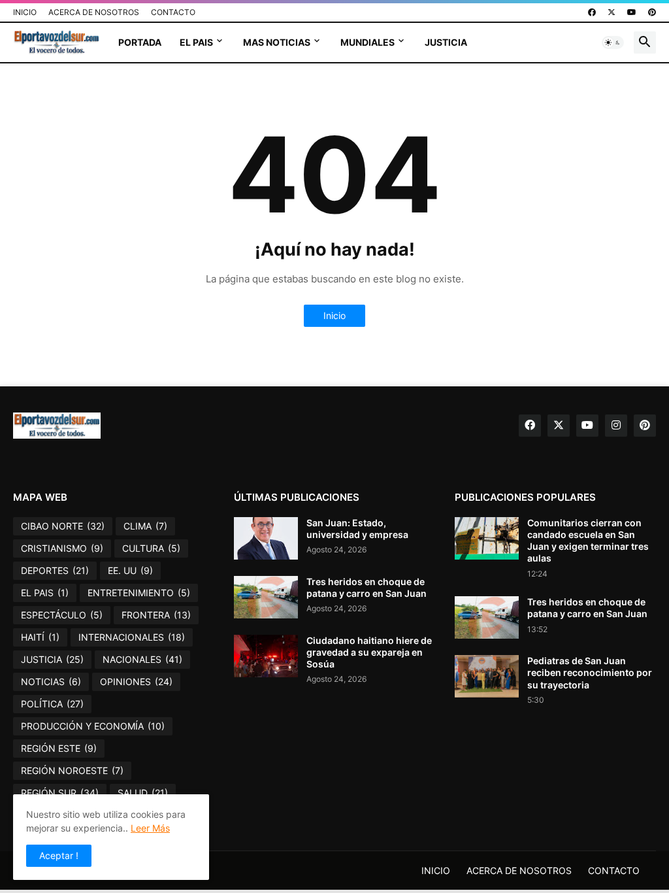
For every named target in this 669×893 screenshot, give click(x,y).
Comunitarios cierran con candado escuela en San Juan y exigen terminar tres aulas (588, 540)
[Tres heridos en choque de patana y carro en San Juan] (266, 597)
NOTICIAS (51, 681)
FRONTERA (156, 614)
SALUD (143, 792)
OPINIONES (136, 681)
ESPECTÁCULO (62, 614)
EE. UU (130, 570)
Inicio (334, 315)
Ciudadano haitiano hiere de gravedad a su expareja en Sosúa (369, 652)
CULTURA (151, 548)
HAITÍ (40, 637)
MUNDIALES (367, 42)
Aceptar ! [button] (58, 855)
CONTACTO (173, 12)
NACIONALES (142, 659)
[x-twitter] (611, 12)
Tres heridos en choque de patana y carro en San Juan (366, 587)
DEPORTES (55, 570)
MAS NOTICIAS (276, 42)
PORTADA (139, 42)
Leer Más (150, 828)
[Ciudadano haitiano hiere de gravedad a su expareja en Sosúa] (266, 656)
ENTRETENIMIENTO (139, 592)
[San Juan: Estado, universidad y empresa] (266, 538)
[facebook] (592, 12)
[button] (613, 42)
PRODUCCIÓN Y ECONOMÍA (93, 726)
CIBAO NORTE (63, 525)
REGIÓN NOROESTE (72, 770)
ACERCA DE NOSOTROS (93, 12)
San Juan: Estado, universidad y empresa (357, 528)
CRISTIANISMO (62, 548)
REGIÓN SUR (60, 792)
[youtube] (631, 12)
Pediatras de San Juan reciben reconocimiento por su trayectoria (589, 672)
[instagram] (616, 425)
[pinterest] (652, 12)
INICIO (25, 12)
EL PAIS (196, 42)
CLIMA (145, 525)
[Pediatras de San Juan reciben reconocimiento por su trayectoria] (487, 676)
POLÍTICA (52, 703)
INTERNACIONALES (131, 637)
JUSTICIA (446, 42)
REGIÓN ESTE (59, 748)
